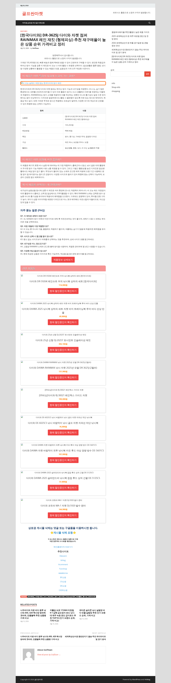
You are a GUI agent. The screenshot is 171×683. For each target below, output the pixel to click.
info (113, 83)
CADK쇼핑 (63, 590)
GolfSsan (35, 48)
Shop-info (23, 31)
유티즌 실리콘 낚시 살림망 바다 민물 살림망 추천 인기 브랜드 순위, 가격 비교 (92, 613)
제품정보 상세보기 (63, 259)
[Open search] (149, 23)
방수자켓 (61, 597)
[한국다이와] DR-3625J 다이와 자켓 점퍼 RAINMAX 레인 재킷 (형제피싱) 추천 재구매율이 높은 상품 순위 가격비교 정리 (130, 59)
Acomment (63, 564)
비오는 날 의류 (70, 597)
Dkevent (63, 556)
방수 (56, 597)
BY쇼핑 (63, 577)
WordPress (136, 679)
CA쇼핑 (63, 581)
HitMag (147, 679)
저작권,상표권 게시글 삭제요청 (33, 23)
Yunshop (63, 568)
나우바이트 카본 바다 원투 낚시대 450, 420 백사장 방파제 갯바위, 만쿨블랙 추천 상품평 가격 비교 (33, 614)
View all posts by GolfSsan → (49, 654)
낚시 (45, 597)
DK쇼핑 (63, 586)
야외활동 (79, 597)
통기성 (85, 597)
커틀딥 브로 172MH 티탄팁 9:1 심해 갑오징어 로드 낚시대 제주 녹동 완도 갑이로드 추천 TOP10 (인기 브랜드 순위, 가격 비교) (63, 615)
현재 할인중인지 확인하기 (63, 291)
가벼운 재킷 (39, 597)
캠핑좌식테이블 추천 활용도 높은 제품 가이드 (130, 32)
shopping (116, 91)
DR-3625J (31, 597)
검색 (112, 70)
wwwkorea (63, 573)
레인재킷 (51, 597)
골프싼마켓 (32, 13)
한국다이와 (91, 597)
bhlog (63, 560)
